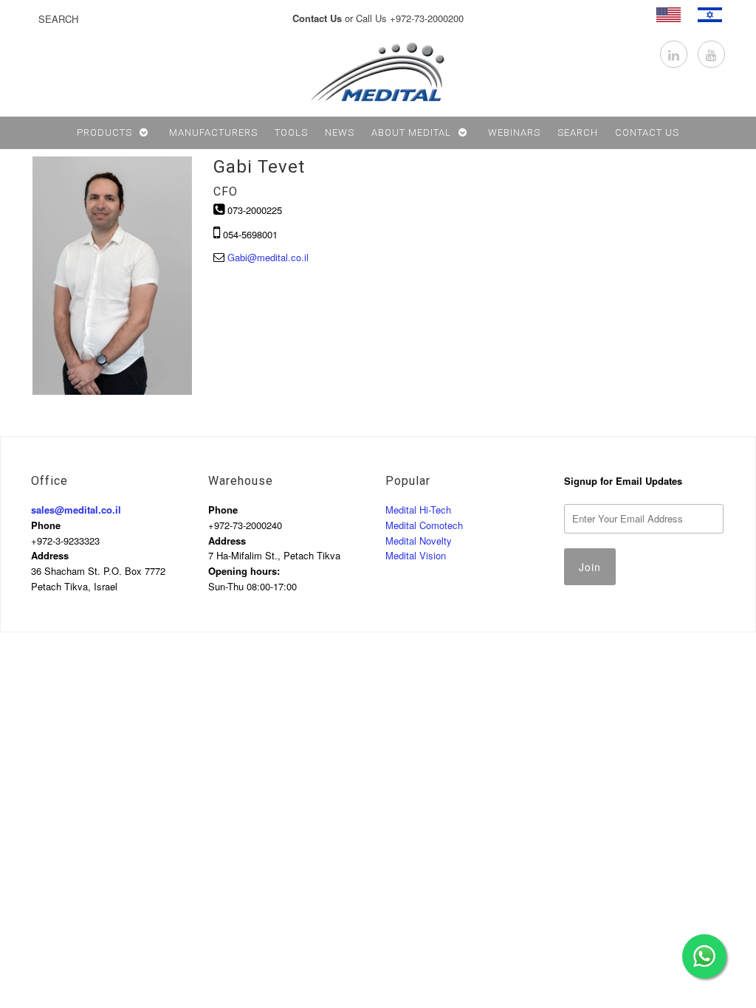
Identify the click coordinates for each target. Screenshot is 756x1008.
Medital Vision (415, 555)
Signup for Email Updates (623, 481)
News (339, 132)
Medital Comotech (424, 525)
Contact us (647, 132)
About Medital (411, 132)
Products (104, 132)
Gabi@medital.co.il (268, 257)
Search (577, 132)
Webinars (514, 132)
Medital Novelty (418, 541)
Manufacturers (213, 132)
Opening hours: (244, 571)
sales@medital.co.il (76, 510)
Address (50, 555)
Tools (291, 132)
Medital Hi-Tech (418, 510)
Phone (46, 525)
